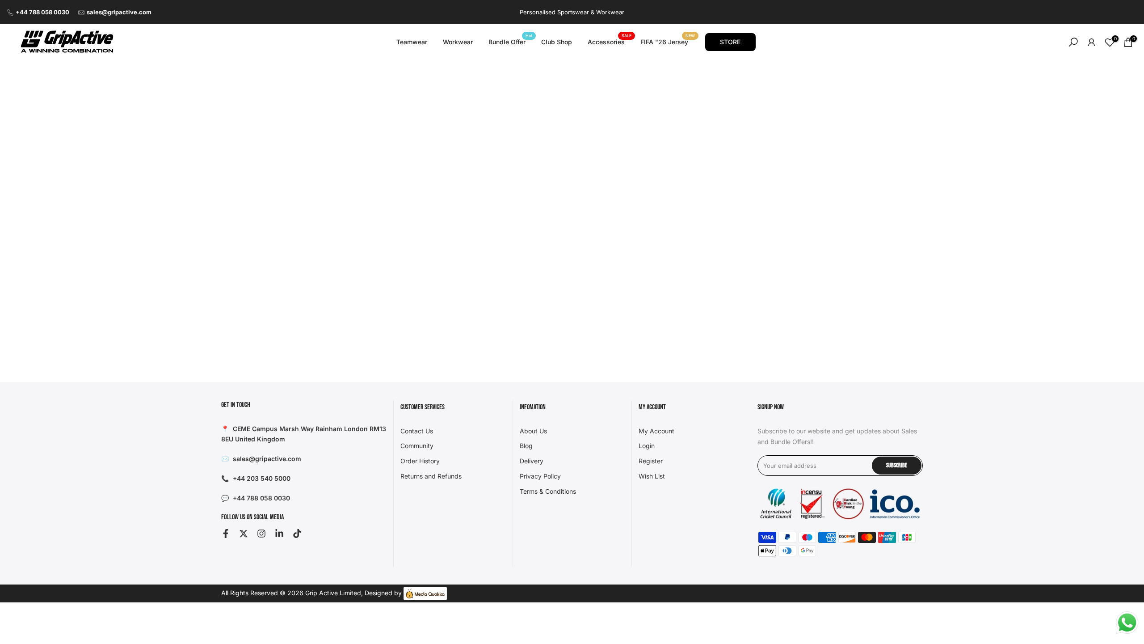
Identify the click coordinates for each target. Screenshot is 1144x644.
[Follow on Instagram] (261, 533)
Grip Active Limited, (334, 593)
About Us (533, 431)
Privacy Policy (540, 476)
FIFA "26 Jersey (667, 41)
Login (647, 445)
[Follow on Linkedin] (279, 533)
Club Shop (556, 42)
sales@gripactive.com (119, 12)
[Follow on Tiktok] (297, 533)
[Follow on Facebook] (225, 533)
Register (651, 461)
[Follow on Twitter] (243, 533)
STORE (730, 42)
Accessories (609, 41)
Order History (420, 461)
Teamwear (411, 42)
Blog (526, 445)
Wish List (652, 476)
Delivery (531, 461)
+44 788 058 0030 (42, 12)
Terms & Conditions (548, 491)
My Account (656, 431)
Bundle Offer (510, 41)
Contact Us (416, 431)
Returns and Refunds (431, 476)
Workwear (458, 42)
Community (416, 445)
